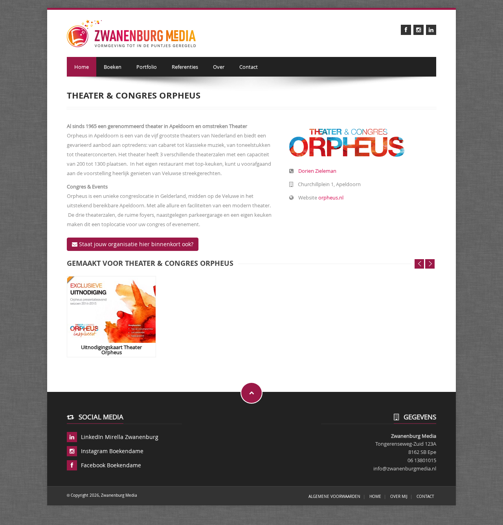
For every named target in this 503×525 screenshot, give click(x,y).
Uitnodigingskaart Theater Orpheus (111, 350)
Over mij (399, 496)
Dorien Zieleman (317, 170)
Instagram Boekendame (112, 451)
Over (218, 66)
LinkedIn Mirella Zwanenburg (119, 437)
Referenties (185, 66)
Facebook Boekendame (111, 465)
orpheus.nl (330, 197)
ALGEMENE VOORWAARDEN (334, 496)
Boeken (112, 66)
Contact (248, 66)
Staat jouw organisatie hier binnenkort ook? (135, 244)
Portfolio (146, 66)
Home (81, 66)
